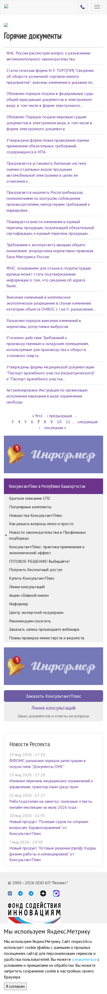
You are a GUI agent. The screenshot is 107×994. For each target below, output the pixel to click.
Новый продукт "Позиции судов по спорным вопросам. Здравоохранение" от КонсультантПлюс (48, 827)
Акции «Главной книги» (29, 595)
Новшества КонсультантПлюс (35, 515)
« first (37, 415)
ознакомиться (84, 959)
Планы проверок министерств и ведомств (46, 637)
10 (59, 421)
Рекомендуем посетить (30, 620)
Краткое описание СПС (29, 498)
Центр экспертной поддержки (36, 612)
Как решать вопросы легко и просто (41, 523)
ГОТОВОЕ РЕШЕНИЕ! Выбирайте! (39, 561)
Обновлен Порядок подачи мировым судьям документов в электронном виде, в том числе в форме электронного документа (49, 122)
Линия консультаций (27, 586)
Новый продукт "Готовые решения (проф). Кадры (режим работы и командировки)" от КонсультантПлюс (52, 853)
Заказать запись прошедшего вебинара (44, 629)
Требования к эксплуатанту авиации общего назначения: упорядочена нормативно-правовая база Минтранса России (49, 250)
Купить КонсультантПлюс (32, 578)
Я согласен (15, 986)
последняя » (55, 427)
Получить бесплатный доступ (35, 569)
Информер (18, 603)
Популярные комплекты (30, 506)
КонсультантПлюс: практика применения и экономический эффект (46, 549)
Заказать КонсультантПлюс (53, 696)
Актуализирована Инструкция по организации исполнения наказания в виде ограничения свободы (47, 396)
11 (68, 421)
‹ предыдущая (59, 415)
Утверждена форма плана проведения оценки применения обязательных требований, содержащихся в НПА (47, 146)
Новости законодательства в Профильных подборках (47, 535)
